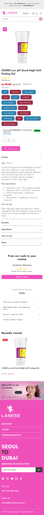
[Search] (40, 19)
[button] (40, 13)
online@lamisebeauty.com (13, 502)
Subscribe (18, 392)
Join (39, 470)
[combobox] (22, 19)
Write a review (22, 277)
